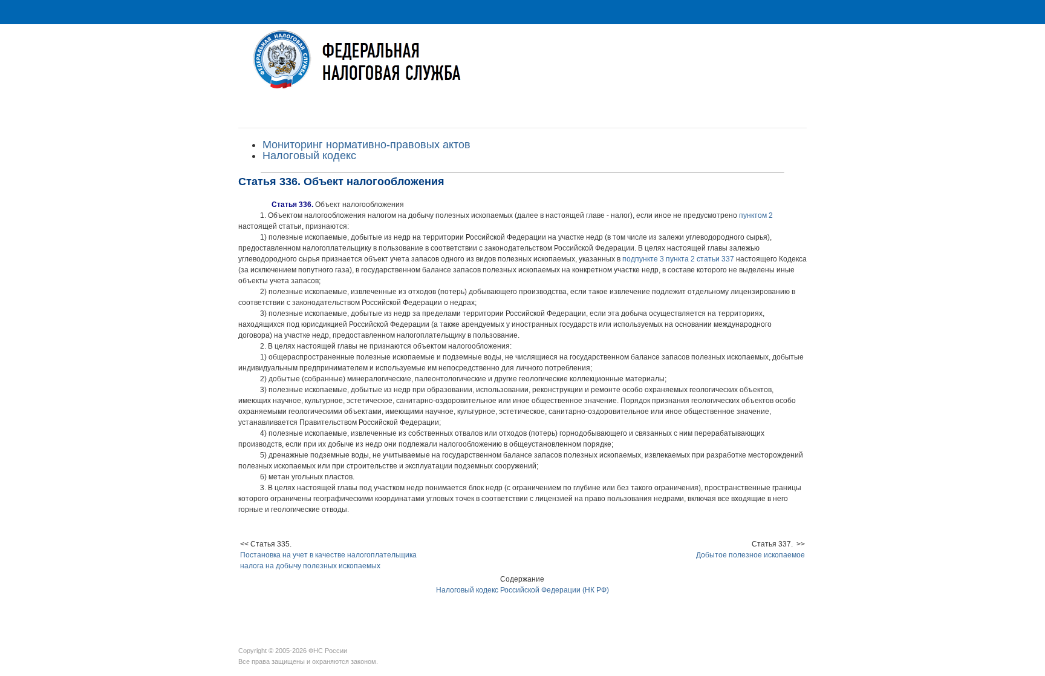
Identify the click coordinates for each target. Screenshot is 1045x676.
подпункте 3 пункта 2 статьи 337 (678, 259)
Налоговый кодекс (309, 155)
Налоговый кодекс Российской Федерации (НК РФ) (522, 590)
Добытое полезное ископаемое (750, 555)
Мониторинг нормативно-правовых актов (366, 145)
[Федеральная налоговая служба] (522, 68)
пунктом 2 (756, 215)
